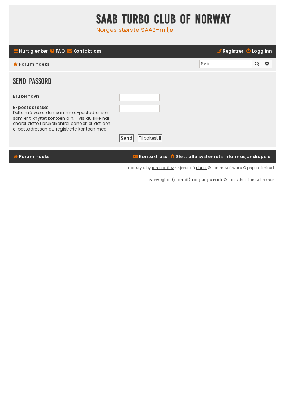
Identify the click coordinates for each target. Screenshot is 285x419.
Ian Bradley (163, 168)
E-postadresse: (30, 107)
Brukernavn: (27, 96)
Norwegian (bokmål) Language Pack (185, 179)
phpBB (201, 168)
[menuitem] (57, 51)
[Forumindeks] (51, 25)
